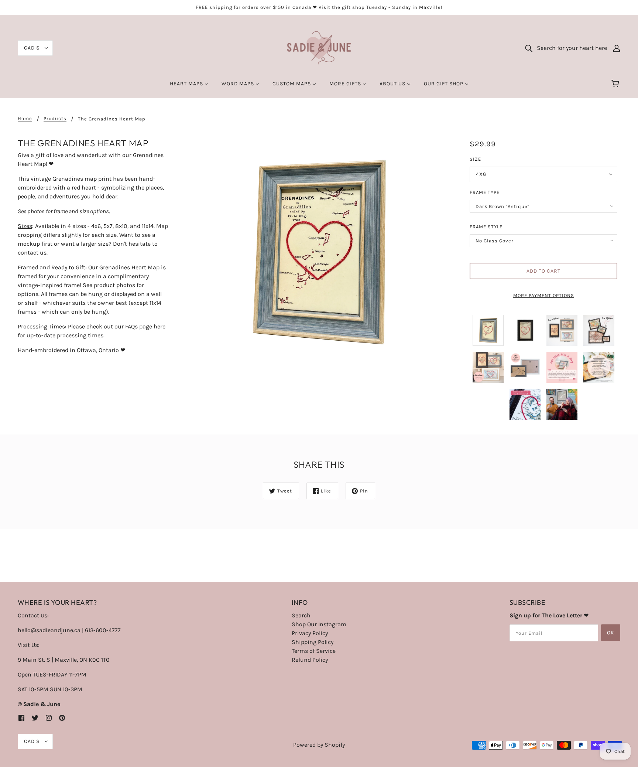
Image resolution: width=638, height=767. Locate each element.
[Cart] (616, 83)
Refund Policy (310, 659)
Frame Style (486, 226)
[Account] (616, 48)
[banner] (319, 47)
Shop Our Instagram (319, 624)
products (55, 118)
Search (301, 615)
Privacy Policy (310, 633)
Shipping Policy (312, 641)
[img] (21, 717)
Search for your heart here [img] (569, 47)
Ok (610, 633)
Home (25, 118)
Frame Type (485, 192)
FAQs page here (145, 326)
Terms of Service (314, 650)
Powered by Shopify (319, 744)
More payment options (543, 295)
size (475, 159)
